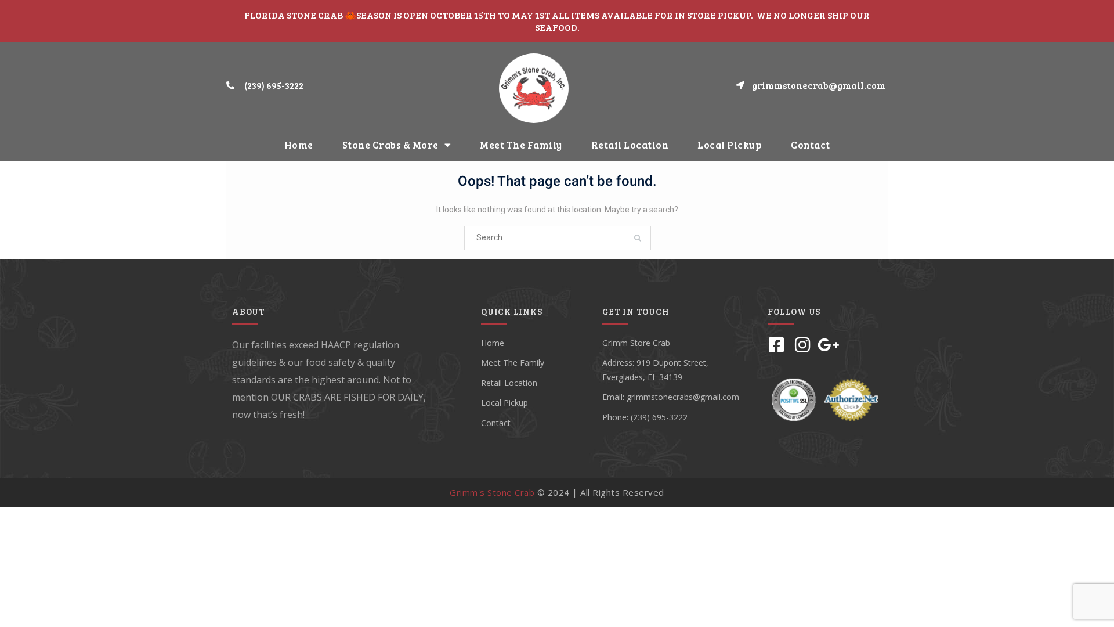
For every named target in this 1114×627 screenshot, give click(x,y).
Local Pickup (729, 145)
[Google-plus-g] (828, 345)
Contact (810, 145)
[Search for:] (557, 237)
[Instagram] (802, 345)
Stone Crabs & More (390, 145)
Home (298, 145)
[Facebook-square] (776, 345)
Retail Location (630, 145)
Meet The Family (521, 145)
